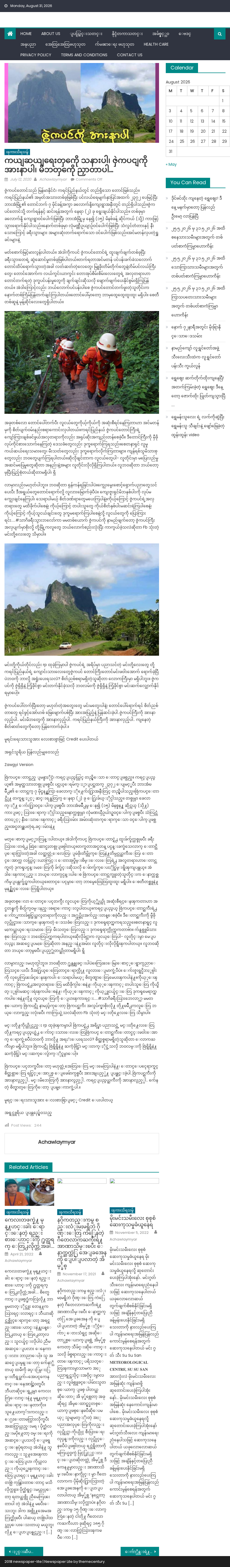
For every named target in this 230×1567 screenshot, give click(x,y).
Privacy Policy (35, 55)
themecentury (92, 1561)
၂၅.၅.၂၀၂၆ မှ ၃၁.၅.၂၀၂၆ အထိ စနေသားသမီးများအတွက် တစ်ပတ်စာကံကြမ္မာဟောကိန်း (198, 237)
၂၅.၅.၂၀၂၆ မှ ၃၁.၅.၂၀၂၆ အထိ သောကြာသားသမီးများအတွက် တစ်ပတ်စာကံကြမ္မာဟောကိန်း (198, 267)
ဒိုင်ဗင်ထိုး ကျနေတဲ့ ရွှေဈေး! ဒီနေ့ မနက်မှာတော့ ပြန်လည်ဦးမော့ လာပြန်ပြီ (196, 207)
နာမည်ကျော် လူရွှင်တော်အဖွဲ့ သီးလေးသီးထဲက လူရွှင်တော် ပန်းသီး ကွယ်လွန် (196, 357)
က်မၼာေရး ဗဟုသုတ (114, 44)
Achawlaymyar (53, 179)
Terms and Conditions (84, 55)
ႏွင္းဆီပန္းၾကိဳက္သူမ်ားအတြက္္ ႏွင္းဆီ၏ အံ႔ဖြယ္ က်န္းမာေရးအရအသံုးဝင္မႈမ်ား (27, 1551)
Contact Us (129, 55)
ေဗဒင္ (185, 33)
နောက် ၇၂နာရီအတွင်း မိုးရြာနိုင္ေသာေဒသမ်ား (196, 331)
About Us (50, 33)
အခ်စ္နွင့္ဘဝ (160, 33)
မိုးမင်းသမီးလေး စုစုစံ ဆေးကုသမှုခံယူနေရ (133, 1221)
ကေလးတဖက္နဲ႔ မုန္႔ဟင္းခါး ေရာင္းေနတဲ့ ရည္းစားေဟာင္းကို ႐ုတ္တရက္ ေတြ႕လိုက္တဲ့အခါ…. (29, 1232)
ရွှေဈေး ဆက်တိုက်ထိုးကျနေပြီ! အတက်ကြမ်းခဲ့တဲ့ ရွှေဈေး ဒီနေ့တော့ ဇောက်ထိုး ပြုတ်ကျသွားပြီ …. (198, 391)
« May (171, 164)
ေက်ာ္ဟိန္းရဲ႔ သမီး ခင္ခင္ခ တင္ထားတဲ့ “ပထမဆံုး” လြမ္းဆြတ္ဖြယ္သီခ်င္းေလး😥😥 (142, 1551)
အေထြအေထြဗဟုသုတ (65, 44)
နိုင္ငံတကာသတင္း (127, 33)
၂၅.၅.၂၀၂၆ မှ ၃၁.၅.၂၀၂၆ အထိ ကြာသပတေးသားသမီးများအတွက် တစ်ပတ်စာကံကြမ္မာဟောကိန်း (198, 301)
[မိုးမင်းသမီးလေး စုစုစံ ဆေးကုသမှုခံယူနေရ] (134, 1191)
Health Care (156, 44)
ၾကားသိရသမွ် (17, 152)
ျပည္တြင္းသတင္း (86, 33)
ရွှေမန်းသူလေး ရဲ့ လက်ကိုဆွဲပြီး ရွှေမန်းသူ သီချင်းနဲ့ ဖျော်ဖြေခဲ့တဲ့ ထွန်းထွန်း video (198, 426)
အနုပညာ (28, 44)
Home (26, 33)
